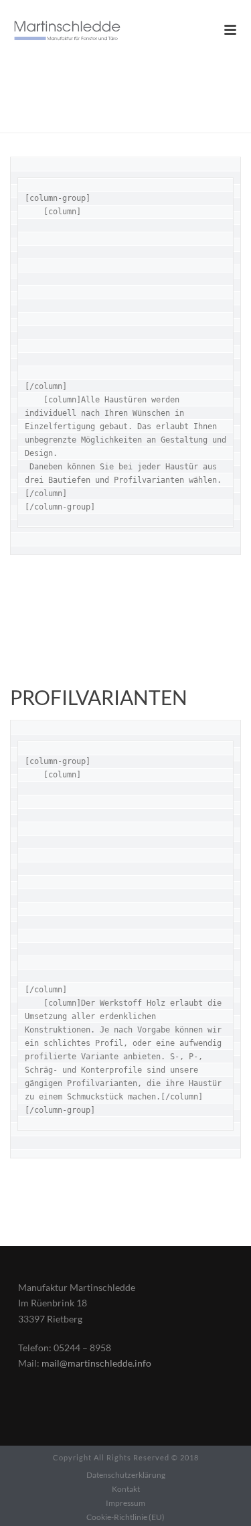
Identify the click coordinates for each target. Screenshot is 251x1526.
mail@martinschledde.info (96, 1363)
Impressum (125, 1503)
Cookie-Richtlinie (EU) (125, 1517)
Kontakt (126, 1489)
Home (100, 123)
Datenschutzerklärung (125, 1475)
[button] (24, 1502)
